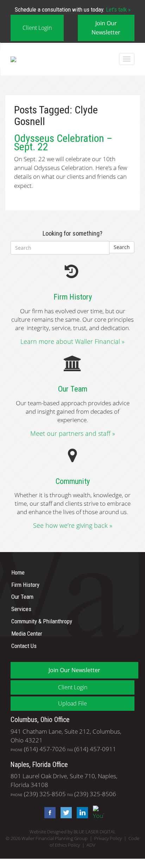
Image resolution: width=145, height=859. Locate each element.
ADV (91, 845)
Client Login (37, 28)
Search (122, 247)
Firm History (25, 584)
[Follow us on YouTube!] (96, 812)
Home (18, 572)
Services (21, 608)
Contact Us (24, 645)
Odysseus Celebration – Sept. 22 (63, 142)
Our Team (22, 596)
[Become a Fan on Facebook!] (48, 812)
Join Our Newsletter (106, 27)
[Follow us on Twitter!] (64, 812)
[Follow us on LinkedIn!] (80, 812)
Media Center (26, 633)
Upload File (72, 703)
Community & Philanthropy (41, 621)
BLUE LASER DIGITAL (95, 832)
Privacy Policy (108, 838)
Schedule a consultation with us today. (73, 9)
